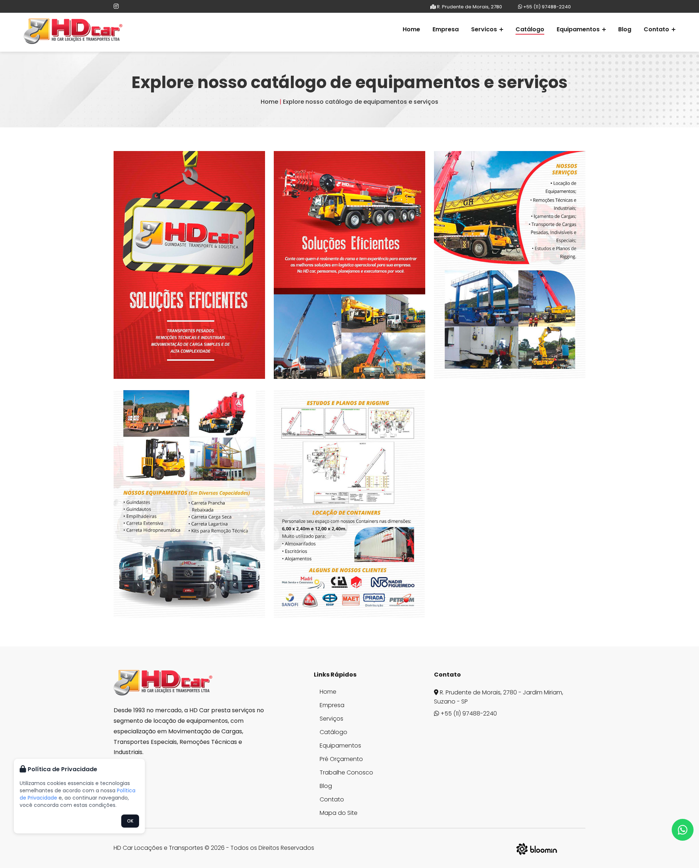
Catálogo (530, 29)
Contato (332, 800)
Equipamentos (579, 29)
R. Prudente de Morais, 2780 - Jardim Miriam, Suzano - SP (498, 697)
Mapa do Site (339, 813)
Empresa (446, 29)
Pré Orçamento (341, 759)
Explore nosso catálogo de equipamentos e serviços (360, 102)
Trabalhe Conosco (346, 773)
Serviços (331, 719)
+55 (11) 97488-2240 (546, 6)
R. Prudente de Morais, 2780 (469, 6)
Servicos (484, 29)
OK (130, 821)
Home (411, 29)
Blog (624, 29)
